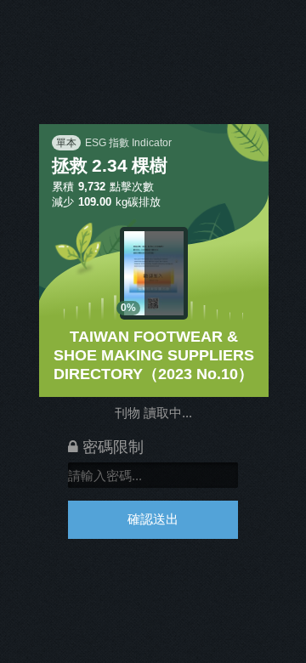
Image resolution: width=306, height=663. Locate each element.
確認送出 (153, 519)
